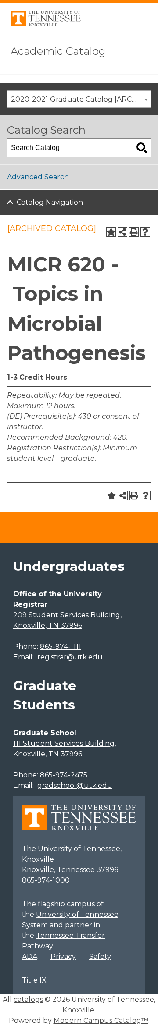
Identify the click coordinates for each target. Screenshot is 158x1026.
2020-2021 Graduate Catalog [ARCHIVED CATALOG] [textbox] (81, 99)
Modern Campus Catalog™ (101, 1020)
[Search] (142, 147)
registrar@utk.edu (70, 657)
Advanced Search (38, 177)
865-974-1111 (60, 646)
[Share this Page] (122, 232)
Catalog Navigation (50, 202)
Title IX (34, 980)
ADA (29, 956)
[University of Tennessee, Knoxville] (46, 24)
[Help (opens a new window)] (145, 232)
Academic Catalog (58, 51)
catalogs (28, 999)
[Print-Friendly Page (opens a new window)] (134, 232)
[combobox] (79, 99)
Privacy (63, 956)
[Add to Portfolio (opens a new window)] (111, 232)
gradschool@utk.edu (74, 785)
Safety (100, 956)
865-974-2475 (63, 775)
